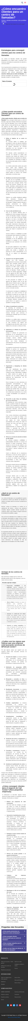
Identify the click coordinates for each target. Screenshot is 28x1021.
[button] (22, 3)
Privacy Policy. (17, 1017)
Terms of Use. (11, 1017)
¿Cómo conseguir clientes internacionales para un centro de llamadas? (12, 938)
